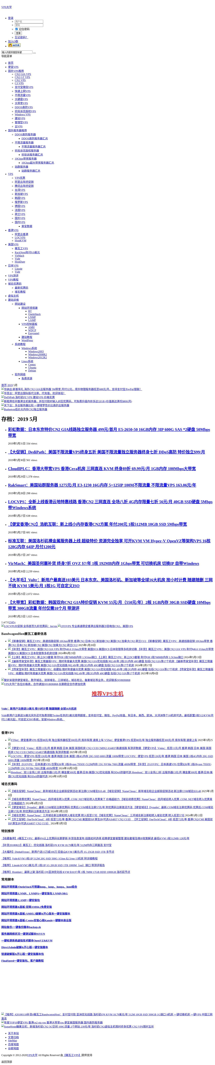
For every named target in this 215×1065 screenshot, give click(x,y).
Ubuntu (32, 367)
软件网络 (20, 374)
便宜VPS (13, 67)
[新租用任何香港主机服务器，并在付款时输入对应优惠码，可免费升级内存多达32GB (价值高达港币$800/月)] (66, 401)
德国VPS (20, 206)
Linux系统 (27, 361)
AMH (31, 327)
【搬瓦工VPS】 (72, 1055)
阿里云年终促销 (24, 181)
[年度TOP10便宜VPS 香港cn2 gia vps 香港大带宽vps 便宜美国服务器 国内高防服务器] (52, 1022)
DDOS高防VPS (24, 107)
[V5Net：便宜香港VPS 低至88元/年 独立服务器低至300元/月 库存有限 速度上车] (56, 740)
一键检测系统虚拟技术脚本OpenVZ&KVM (26, 940)
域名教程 (20, 291)
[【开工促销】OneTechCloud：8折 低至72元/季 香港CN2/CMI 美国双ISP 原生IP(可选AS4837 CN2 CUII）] (70, 819)
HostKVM (20, 240)
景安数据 (27, 226)
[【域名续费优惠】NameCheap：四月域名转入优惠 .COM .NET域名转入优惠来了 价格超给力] (64, 799)
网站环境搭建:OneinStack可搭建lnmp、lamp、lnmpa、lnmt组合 (39, 886)
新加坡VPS (21, 194)
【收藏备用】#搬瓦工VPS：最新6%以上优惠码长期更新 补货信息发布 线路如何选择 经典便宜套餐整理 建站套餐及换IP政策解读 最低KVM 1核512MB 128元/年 (95, 838)
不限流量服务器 (24, 142)
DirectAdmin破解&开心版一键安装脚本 (24, 947)
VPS (10, 174)
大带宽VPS (21, 103)
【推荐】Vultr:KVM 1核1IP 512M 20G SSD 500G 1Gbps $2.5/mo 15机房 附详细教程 (49, 858)
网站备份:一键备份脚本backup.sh (21, 927)
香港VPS (13, 230)
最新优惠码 (21, 287)
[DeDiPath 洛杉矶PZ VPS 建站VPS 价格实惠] (28, 397)
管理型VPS (21, 122)
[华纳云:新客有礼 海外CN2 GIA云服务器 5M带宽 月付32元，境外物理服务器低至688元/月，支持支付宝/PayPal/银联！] (71, 389)
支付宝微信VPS (24, 87)
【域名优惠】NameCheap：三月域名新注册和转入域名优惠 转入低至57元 (141, 815)
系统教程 (20, 344)
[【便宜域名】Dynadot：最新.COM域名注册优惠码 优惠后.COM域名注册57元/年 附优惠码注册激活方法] (70, 807)
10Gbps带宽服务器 (26, 158)
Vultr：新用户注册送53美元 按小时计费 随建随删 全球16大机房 (39, 708)
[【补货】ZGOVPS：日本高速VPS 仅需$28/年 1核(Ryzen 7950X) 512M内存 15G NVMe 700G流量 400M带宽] (72, 764)
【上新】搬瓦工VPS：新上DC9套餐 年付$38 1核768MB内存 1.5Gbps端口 (140, 657)
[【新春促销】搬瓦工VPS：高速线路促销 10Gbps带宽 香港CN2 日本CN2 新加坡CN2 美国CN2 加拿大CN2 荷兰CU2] (77, 641)
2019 (10, 385)
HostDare (20, 261)
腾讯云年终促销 (24, 186)
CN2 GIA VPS (23, 74)
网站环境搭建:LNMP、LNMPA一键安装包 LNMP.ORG (34, 893)
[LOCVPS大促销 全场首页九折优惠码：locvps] (29, 626)
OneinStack (34, 314)
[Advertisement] (102, 988)
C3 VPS (19, 83)
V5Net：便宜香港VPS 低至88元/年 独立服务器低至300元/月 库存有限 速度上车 (150, 740)
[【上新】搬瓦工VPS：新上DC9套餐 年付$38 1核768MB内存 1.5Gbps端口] (52, 657)
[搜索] (34, 53)
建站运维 (13, 299)
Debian (32, 370)
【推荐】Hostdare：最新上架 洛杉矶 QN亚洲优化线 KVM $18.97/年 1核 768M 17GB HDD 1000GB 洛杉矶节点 (65, 872)
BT (30, 311)
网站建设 (20, 303)
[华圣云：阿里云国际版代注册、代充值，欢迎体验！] (33, 393)
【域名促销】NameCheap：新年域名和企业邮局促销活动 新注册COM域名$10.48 (153, 791)
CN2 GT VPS (22, 77)
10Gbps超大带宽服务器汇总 (38, 162)
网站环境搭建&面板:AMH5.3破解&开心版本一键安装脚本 (35, 913)
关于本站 (13, 1033)
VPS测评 (13, 275)
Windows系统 (29, 348)
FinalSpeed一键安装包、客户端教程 (22, 960)
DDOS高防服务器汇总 (35, 138)
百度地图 (13, 1044)
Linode (18, 268)
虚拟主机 (13, 295)
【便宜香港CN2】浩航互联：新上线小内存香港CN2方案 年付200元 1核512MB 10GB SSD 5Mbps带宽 (97, 524)
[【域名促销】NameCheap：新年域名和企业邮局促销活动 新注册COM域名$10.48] (57, 791)
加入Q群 (13, 41)
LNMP (32, 317)
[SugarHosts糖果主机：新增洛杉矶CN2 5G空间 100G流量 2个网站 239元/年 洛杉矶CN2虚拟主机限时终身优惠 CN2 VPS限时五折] (77, 1026)
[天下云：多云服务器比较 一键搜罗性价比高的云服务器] (35, 405)
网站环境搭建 (30, 307)
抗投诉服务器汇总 (32, 154)
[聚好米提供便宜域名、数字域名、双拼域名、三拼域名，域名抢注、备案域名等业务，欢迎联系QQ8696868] (65, 680)
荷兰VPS (20, 214)
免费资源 (27, 378)
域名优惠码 (15, 283)
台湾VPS (20, 190)
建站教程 (27, 337)
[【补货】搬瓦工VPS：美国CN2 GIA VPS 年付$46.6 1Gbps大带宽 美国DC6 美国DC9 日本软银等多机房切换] (73, 649)
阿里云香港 (21, 234)
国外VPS (20, 218)
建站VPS (20, 118)
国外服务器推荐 (17, 130)
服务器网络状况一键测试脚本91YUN (23, 933)
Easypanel (33, 333)
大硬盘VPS (21, 99)
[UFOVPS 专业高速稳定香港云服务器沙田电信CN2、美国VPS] (95, 626)
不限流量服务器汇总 (34, 146)
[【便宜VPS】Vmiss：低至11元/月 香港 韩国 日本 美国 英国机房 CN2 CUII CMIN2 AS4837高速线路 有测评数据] (75, 748)
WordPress (27, 340)
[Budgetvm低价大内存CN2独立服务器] (24, 409)
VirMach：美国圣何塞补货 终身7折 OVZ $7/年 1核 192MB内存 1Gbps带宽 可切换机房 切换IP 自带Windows (103, 563)
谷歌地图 (13, 1048)
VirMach (19, 255)
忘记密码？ (21, 37)
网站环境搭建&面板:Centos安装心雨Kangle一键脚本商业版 (36, 920)
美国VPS (13, 244)
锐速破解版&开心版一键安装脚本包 (22, 954)
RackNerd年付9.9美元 (27, 252)
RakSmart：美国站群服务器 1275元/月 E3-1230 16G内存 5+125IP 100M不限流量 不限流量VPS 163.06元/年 (102, 485)
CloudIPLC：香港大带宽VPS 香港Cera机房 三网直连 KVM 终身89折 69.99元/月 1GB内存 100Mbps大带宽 (102, 468)
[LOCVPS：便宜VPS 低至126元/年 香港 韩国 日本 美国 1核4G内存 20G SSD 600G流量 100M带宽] (66, 756)
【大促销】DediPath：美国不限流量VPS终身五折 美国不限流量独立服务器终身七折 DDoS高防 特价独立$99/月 (106, 452)
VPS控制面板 (29, 324)
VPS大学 (6, 7)
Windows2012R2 (37, 357)
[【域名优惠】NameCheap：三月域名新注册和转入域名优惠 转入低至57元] (53, 815)
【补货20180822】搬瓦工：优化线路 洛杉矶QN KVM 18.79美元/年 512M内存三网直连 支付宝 (56, 845)
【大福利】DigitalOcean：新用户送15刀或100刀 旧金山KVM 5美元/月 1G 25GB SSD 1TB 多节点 (57, 851)
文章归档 (13, 1037)
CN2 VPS (20, 80)
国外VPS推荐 (16, 71)
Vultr (17, 258)
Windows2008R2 (37, 354)
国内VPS (20, 222)
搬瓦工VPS (21, 248)
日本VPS (13, 265)
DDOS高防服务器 (25, 134)
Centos (32, 364)
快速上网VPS (23, 91)
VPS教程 (13, 279)
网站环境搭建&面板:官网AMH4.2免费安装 (26, 907)
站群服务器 (21, 166)
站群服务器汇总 (31, 170)
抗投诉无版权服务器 (27, 150)
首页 (10, 63)
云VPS (19, 126)
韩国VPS (20, 198)
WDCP (32, 330)
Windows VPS (23, 114)
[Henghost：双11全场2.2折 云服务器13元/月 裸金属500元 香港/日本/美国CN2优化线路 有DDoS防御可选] (70, 772)
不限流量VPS (23, 95)
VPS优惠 (20, 177)
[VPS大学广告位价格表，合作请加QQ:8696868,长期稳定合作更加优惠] (43, 684)
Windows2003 (36, 351)
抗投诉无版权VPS (25, 111)
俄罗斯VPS (21, 202)
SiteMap (12, 1040)
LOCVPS (20, 237)
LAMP (32, 320)
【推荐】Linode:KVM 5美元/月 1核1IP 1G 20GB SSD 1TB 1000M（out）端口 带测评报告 (53, 865)
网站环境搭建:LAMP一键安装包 (20, 900)
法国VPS (20, 210)
